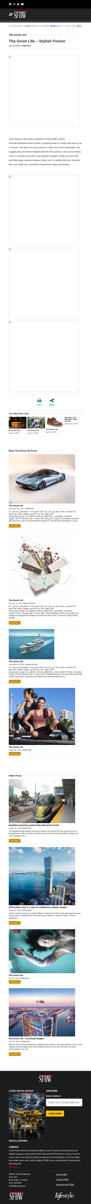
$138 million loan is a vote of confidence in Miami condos (38, 907)
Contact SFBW (62, 1180)
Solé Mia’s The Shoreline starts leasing (71, 419)
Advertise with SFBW (65, 1185)
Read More (14, 526)
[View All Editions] (26, 1116)
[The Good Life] (17, 423)
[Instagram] (14, 4)
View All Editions (18, 1141)
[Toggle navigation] (10, 14)
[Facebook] (10, 4)
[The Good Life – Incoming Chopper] (42, 1012)
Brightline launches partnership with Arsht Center (34, 825)
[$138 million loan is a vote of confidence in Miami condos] (42, 876)
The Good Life (18, 35)
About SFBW (61, 1174)
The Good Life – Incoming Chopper (26, 1038)
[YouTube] (22, 4)
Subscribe (55, 1113)
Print (39, 405)
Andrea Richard (29, 603)
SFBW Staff (26, 46)
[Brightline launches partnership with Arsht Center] (42, 801)
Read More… (14, 1167)
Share (51, 405)
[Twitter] (18, 4)
